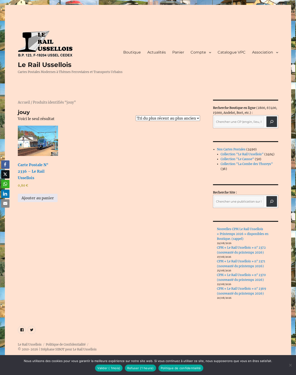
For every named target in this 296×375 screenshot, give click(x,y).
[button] (5, 212)
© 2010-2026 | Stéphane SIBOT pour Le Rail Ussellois (57, 349)
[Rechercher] (271, 201)
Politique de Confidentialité (66, 344)
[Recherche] (271, 121)
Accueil (24, 102)
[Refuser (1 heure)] (290, 365)
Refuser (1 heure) (140, 368)
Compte (198, 52)
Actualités (156, 52)
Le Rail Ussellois (44, 65)
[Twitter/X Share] (5, 174)
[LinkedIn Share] (5, 194)
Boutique (132, 52)
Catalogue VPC (232, 52)
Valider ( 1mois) (108, 368)
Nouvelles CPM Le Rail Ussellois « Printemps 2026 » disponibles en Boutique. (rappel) (242, 234)
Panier (178, 52)
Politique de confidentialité (181, 368)
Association (262, 52)
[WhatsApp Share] (5, 184)
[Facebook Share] (5, 164)
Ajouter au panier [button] (38, 198)
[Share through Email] (5, 203)
